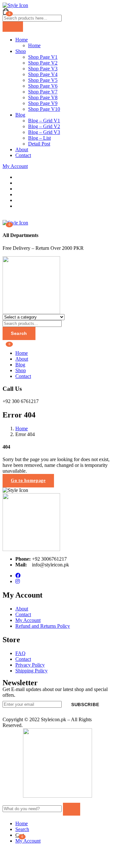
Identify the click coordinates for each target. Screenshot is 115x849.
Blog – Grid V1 (44, 120)
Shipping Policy (31, 670)
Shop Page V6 (42, 86)
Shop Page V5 (42, 80)
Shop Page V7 (42, 91)
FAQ (20, 653)
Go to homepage (28, 480)
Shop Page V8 (42, 97)
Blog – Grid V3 (44, 132)
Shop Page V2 (42, 63)
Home (21, 39)
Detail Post (39, 143)
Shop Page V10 (44, 109)
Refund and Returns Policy (42, 626)
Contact (23, 155)
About (21, 149)
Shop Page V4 (42, 74)
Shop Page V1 (42, 57)
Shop (20, 51)
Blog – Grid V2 (44, 126)
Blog (20, 115)
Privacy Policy (30, 665)
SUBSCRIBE (85, 704)
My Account (15, 166)
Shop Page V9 (42, 103)
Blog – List (39, 138)
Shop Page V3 (42, 68)
